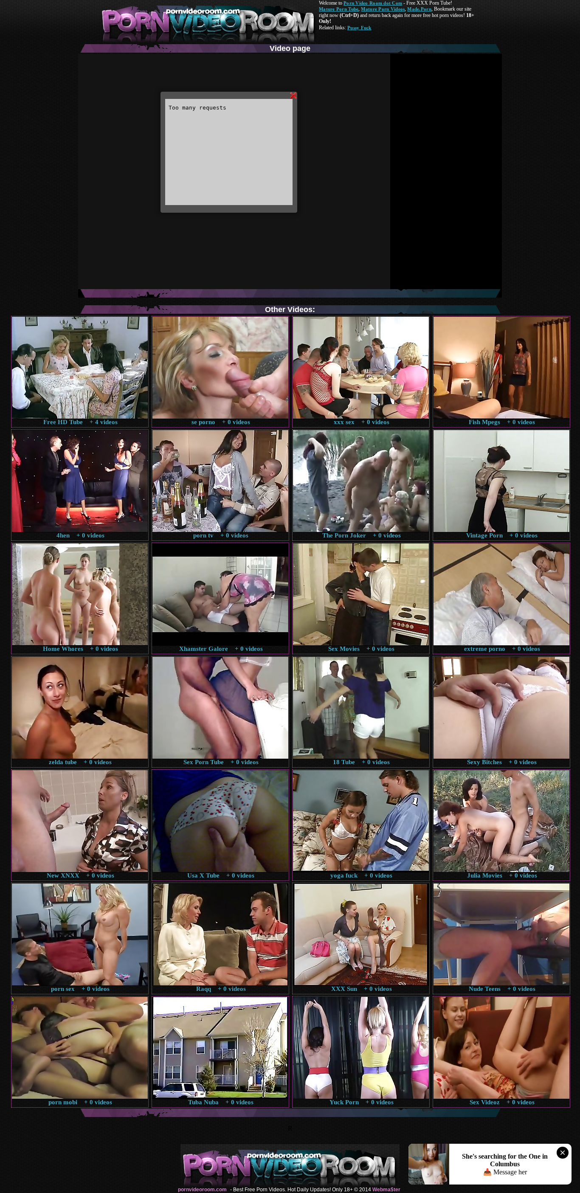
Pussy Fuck (359, 27)
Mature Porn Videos (383, 8)
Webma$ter (386, 1190)
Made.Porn (419, 8)
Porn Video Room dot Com (372, 3)
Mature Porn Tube (338, 8)
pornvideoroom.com (202, 1190)
